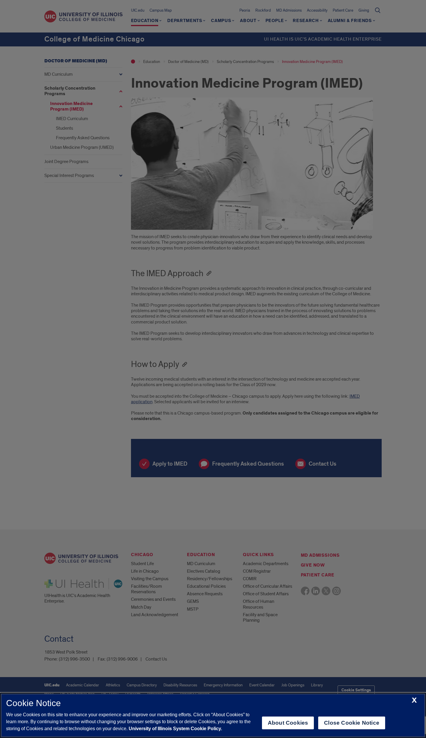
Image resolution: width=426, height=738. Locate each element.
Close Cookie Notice (351, 723)
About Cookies (288, 723)
